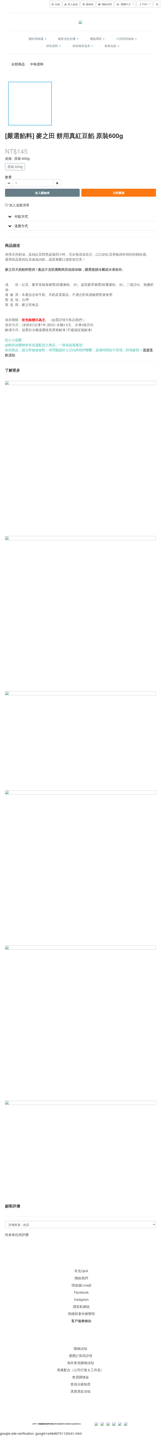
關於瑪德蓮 (36, 38)
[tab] (80, 216)
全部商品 (18, 64)
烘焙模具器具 (82, 46)
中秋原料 (37, 64)
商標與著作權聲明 (81, 1313)
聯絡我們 (81, 1278)
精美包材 (111, 46)
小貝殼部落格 (125, 38)
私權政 (85, 1306)
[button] (80, 216)
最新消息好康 (67, 38)
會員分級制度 (80, 1384)
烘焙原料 (52, 46)
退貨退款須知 (80, 1391)
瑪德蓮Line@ (81, 1285)
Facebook (81, 1292)
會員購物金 (80, 1377)
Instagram (81, 1299)
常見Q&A (81, 1270)
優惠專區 (96, 38)
